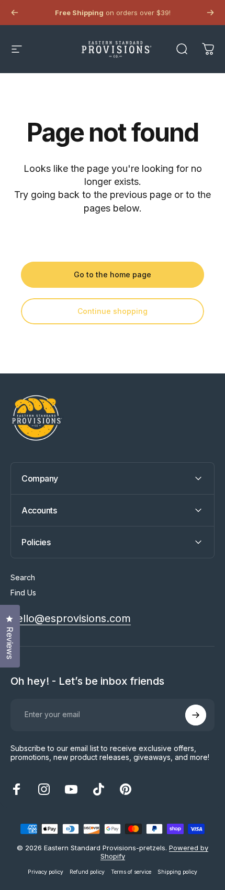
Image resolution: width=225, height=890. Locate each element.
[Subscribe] (195, 715)
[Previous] (14, 12)
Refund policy (87, 872)
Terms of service (131, 872)
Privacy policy (45, 872)
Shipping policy (177, 872)
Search (22, 577)
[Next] (210, 12)
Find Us (23, 592)
